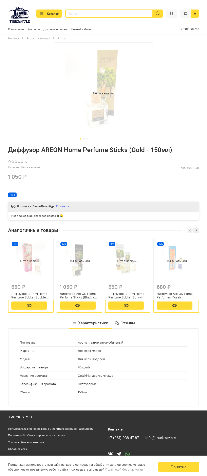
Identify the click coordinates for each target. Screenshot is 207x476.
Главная (13, 38)
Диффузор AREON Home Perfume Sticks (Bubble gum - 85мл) (29, 295)
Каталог (53, 14)
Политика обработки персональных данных (36, 435)
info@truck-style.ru (161, 438)
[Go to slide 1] (80, 139)
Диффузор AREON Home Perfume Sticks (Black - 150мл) (78, 295)
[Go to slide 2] (83, 139)
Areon (61, 38)
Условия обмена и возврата (26, 442)
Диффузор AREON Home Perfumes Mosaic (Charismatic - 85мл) (175, 295)
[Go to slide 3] (87, 139)
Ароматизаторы (38, 38)
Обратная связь (18, 449)
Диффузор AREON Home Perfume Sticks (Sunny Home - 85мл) (126, 295)
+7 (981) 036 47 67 (123, 438)
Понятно (179, 466)
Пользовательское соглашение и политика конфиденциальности (51, 429)
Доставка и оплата (55, 29)
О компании (16, 29)
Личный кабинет (82, 29)
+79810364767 (190, 29)
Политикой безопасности (124, 469)
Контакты (33, 29)
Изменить (62, 206)
